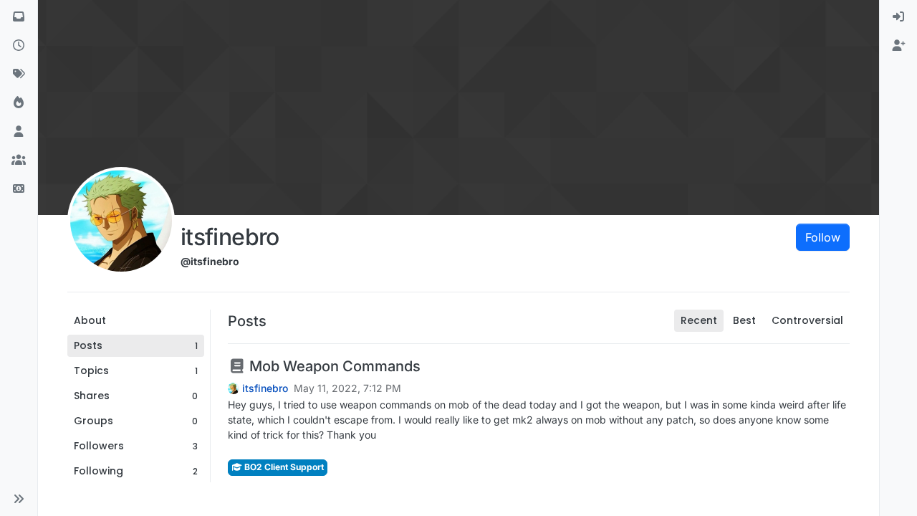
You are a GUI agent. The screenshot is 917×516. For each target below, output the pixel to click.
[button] (19, 498)
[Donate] (19, 189)
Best (744, 320)
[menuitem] (898, 17)
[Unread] (19, 17)
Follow (822, 237)
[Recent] (19, 45)
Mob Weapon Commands (333, 366)
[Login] (898, 17)
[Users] (19, 131)
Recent (699, 320)
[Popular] (19, 103)
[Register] (898, 45)
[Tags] (19, 74)
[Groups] (19, 160)
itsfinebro (265, 388)
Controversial (807, 320)
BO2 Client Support (283, 467)
